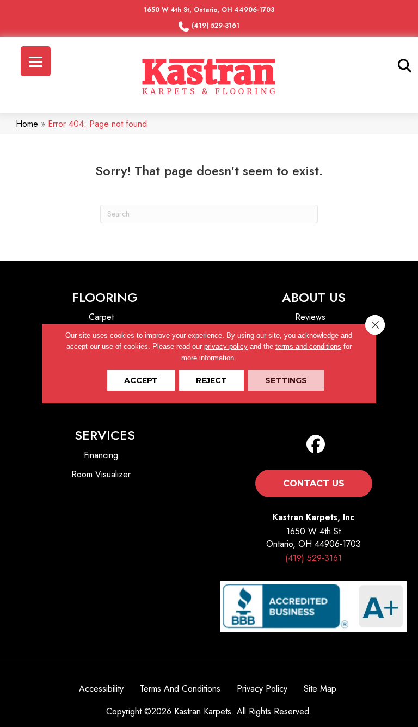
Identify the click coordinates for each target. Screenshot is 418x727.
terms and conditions (308, 346)
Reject (211, 380)
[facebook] (316, 445)
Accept (141, 380)
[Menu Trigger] (36, 61)
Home (27, 124)
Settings (286, 380)
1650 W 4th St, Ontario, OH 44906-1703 (209, 10)
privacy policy (226, 346)
